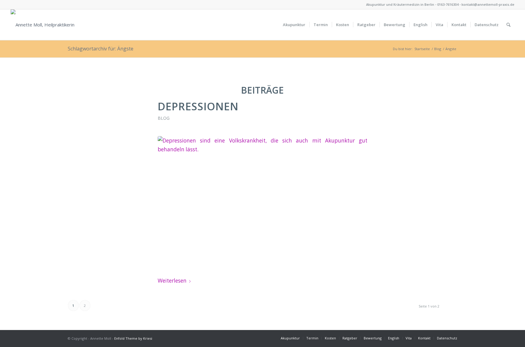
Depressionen (198, 106)
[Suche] (508, 24)
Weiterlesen (172, 280)
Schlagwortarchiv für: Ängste (100, 48)
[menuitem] (294, 24)
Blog (164, 118)
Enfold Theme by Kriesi (133, 338)
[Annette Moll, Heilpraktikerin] (42, 24)
